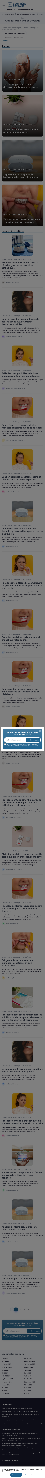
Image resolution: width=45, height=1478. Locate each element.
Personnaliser (29, 1475)
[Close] (40, 731)
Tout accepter (16, 1475)
